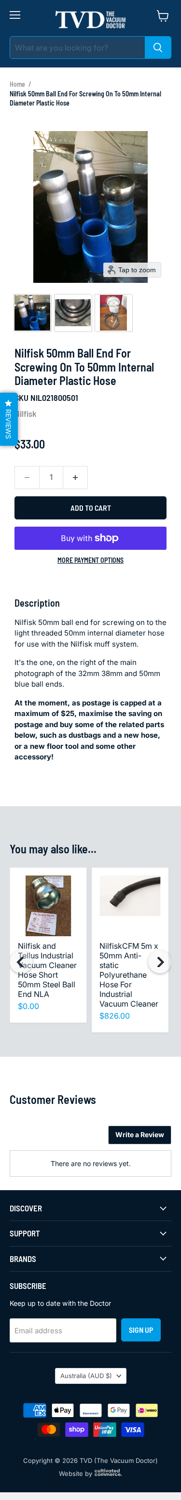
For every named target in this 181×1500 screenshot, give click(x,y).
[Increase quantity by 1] (75, 477)
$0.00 (28, 1006)
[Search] (158, 47)
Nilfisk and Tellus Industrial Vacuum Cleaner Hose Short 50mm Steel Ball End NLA (47, 970)
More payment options (90, 560)
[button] (32, 313)
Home (17, 84)
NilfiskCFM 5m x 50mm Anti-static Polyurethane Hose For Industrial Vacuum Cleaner (128, 975)
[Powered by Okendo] (34, 1138)
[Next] (159, 961)
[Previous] (21, 961)
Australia (86, 1376)
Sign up (141, 1329)
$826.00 (114, 1016)
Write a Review (139, 1134)
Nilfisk (25, 413)
